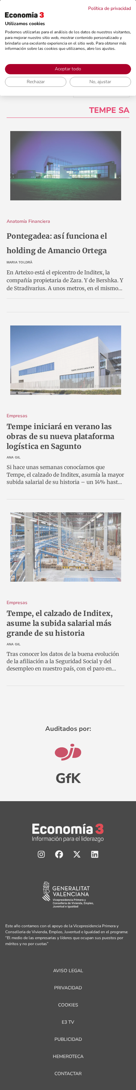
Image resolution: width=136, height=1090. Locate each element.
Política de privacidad (109, 8)
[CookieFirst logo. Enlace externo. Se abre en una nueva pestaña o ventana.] (24, 15)
